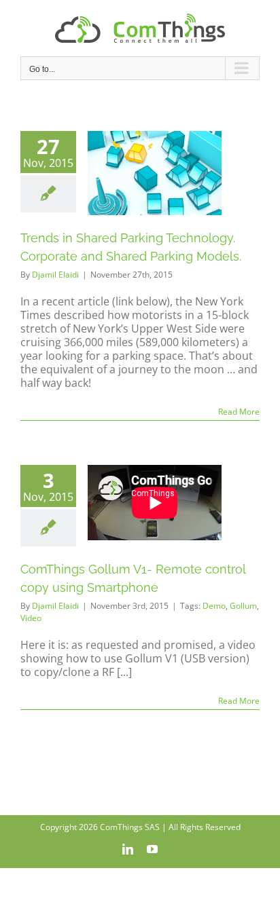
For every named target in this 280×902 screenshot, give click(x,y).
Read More (239, 411)
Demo (214, 606)
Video (30, 618)
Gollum (243, 606)
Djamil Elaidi (55, 274)
